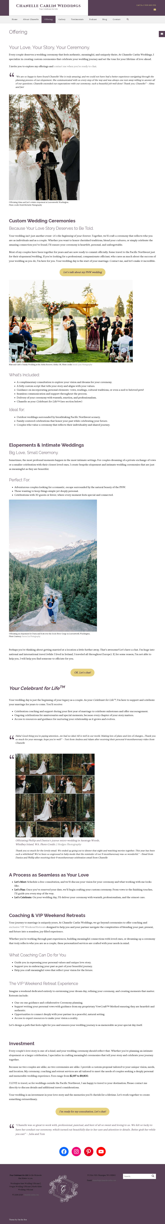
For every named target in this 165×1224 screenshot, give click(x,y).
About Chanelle (31, 19)
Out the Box (22, 1220)
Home (14, 19)
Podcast (93, 19)
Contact (117, 19)
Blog (104, 19)
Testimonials (77, 19)
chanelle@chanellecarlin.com (104, 1180)
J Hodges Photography (68, 844)
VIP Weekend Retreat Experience (47, 983)
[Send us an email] (155, 9)
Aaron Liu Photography (31, 636)
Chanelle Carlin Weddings (48, 6)
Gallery (61, 19)
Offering (48, 19)
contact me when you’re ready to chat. (75, 66)
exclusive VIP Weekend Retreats (27, 927)
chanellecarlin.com (31, 1195)
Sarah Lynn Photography (82, 365)
